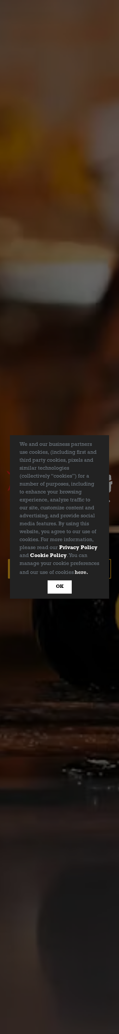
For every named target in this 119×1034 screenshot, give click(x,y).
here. (81, 572)
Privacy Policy (78, 547)
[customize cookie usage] (96, 574)
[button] (92, 573)
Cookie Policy (48, 555)
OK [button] (59, 586)
